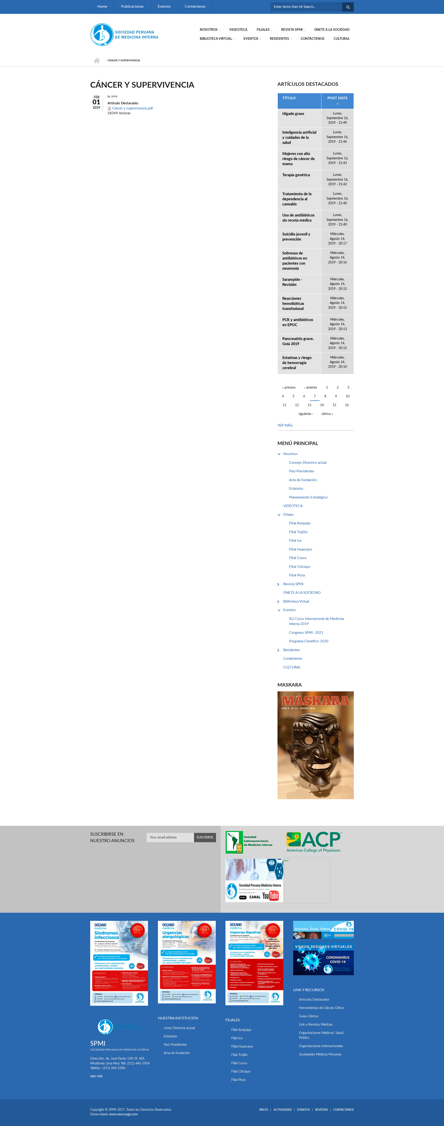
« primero (289, 387)
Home (102, 6)
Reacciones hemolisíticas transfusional (293, 304)
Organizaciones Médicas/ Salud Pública (321, 1035)
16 (347, 405)
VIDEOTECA (238, 29)
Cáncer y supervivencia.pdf (132, 108)
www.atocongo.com (123, 1114)
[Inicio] (125, 34)
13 (309, 405)
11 (284, 405)
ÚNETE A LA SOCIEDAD (332, 29)
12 (297, 405)
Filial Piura (297, 575)
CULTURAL (342, 38)
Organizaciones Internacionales (321, 1046)
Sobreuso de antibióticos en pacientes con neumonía (294, 260)
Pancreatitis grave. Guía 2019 (298, 341)
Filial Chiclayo (299, 567)
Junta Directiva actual (179, 1028)
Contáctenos (195, 6)
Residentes (279, 38)
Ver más (284, 425)
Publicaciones (132, 6)
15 (334, 405)
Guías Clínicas (308, 1016)
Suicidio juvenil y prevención (296, 236)
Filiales (263, 29)
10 (347, 396)
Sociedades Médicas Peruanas (320, 1054)
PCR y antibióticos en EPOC (297, 322)
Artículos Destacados (314, 999)
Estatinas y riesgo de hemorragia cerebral (296, 363)
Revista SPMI (292, 29)
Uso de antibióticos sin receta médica (298, 217)
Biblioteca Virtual (216, 38)
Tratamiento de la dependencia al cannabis (296, 199)
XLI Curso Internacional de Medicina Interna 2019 (316, 621)
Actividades (283, 1109)
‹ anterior (310, 387)
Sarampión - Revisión (292, 282)
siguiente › (306, 414)
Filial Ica (295, 540)
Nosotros (209, 29)
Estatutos (296, 488)
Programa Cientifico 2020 (308, 641)
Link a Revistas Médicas (316, 1024)
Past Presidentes (301, 471)
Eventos (164, 6)
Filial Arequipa (299, 523)
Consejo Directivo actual (308, 462)
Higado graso (293, 114)
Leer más (96, 1076)
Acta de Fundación (303, 480)
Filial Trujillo (298, 532)
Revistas (321, 1109)
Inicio (96, 60)
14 (322, 405)
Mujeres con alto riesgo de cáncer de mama (298, 159)
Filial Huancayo (300, 549)
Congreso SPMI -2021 (306, 632)
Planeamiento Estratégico (308, 497)
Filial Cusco (298, 558)
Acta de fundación (177, 1053)
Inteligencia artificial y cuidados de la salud (299, 138)
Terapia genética (296, 175)
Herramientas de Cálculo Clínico (321, 1008)
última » (327, 414)
